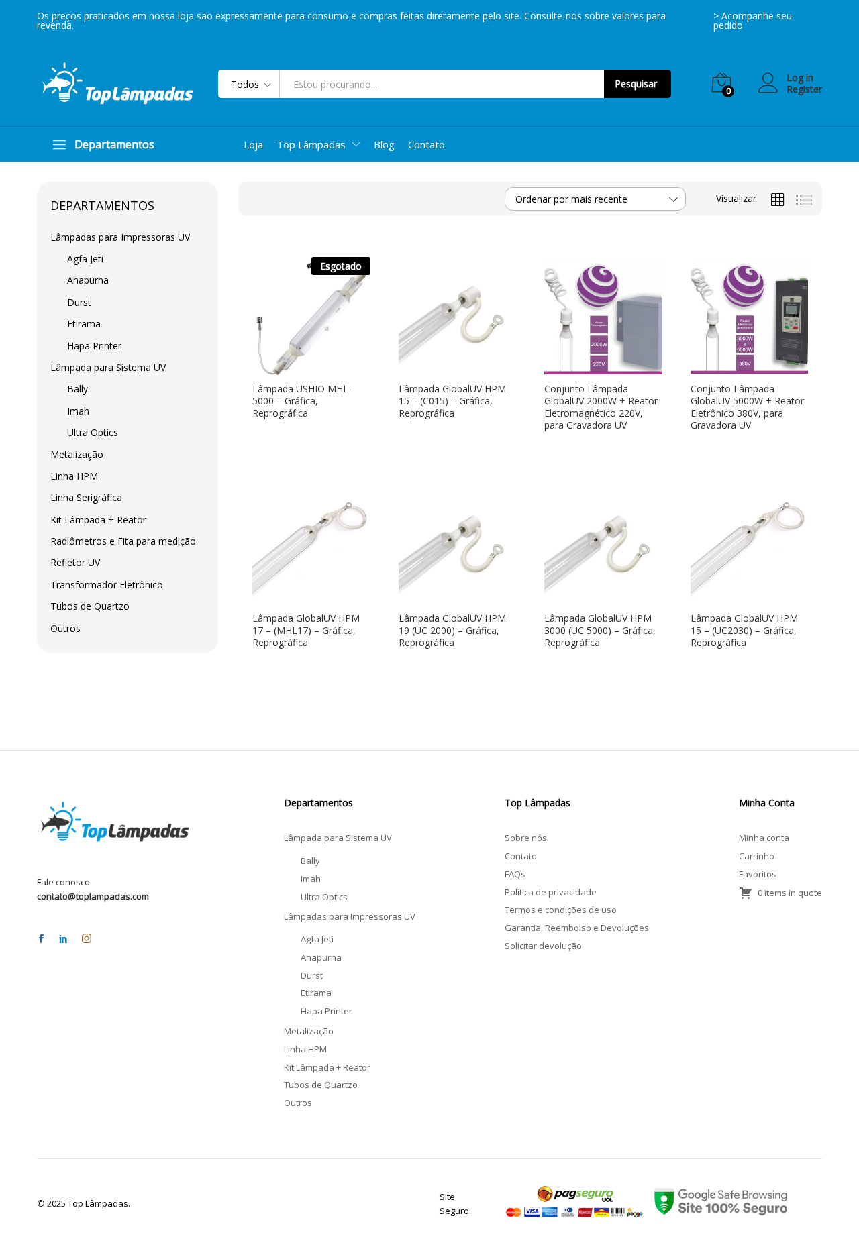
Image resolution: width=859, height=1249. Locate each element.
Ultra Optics (92, 432)
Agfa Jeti (85, 258)
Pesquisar (636, 83)
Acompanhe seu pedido (752, 20)
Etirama (84, 323)
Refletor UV (75, 562)
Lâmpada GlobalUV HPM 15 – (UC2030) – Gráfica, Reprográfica (744, 630)
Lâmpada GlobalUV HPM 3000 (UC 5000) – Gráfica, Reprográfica (600, 630)
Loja (253, 145)
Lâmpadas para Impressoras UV (120, 237)
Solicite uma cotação (297, 369)
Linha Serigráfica (86, 497)
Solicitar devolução (543, 946)
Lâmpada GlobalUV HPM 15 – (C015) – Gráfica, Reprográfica (452, 401)
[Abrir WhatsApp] (825, 1215)
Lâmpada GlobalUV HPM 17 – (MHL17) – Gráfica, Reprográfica (306, 630)
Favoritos (757, 874)
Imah (78, 410)
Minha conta (764, 838)
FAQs (515, 874)
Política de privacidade (551, 892)
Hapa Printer (94, 345)
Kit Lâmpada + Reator (98, 519)
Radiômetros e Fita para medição (123, 541)
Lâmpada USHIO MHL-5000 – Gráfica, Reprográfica (302, 401)
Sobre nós (526, 838)
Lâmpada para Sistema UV (108, 367)
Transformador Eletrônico (106, 584)
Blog (384, 145)
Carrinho (756, 856)
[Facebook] (41, 939)
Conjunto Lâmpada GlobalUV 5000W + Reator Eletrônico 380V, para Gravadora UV (747, 407)
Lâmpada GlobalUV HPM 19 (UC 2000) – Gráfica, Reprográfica (452, 630)
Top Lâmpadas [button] (311, 145)
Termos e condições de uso (561, 910)
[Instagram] (86, 939)
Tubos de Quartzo (90, 606)
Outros (65, 628)
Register (804, 89)
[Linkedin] (63, 939)
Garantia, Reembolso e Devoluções (577, 928)
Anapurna (88, 280)
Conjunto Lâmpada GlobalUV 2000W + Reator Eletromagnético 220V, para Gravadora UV (601, 407)
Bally (77, 388)
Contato (426, 145)
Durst (79, 302)
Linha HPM (74, 476)
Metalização (76, 454)
